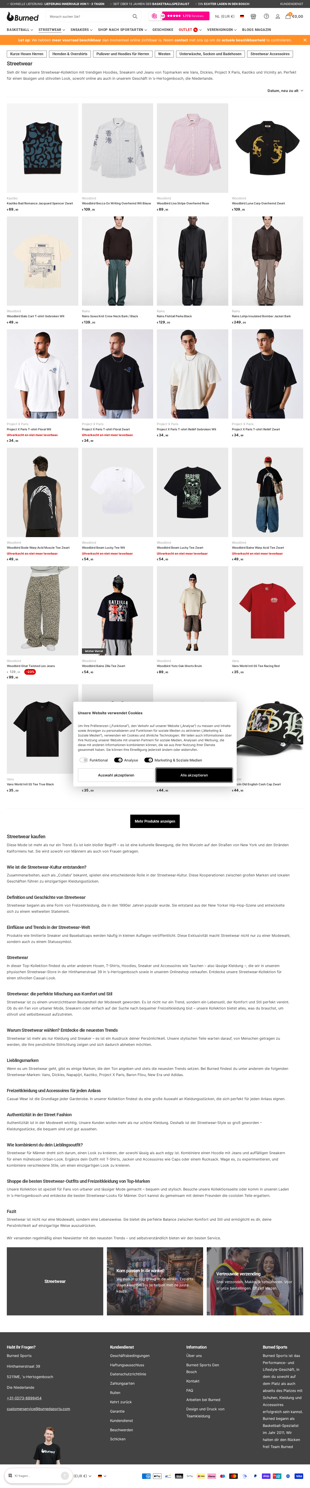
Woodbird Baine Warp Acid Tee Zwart (258, 547)
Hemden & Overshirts (69, 54)
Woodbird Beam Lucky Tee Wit (103, 547)
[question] (266, 16)
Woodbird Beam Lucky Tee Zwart (180, 547)
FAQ (189, 1390)
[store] (253, 16)
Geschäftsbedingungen (130, 1355)
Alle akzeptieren (194, 775)
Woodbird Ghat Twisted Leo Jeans (31, 666)
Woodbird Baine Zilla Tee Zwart (103, 666)
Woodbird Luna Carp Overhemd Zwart (258, 203)
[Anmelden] (278, 16)
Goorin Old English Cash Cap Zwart (256, 784)
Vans (235, 661)
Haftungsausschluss (127, 1365)
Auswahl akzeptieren (116, 775)
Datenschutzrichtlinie (128, 1374)
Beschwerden (121, 1430)
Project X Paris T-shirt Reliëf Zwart (256, 429)
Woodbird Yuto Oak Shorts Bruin (179, 666)
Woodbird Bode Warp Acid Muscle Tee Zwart (38, 547)
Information (196, 1347)
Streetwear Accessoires (270, 54)
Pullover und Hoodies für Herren (122, 54)
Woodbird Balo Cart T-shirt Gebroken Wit (35, 316)
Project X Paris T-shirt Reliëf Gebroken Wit (186, 429)
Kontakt (192, 1381)
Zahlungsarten (122, 1383)
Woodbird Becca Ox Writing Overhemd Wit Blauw (116, 203)
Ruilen (115, 1392)
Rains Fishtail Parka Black (174, 316)
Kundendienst (122, 1347)
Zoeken (135, 16)
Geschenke (163, 30)
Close (305, 40)
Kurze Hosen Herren (26, 54)
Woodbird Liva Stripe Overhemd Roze (183, 203)
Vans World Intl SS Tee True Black (30, 784)
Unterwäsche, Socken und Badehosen (210, 54)
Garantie (117, 1411)
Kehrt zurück (121, 1402)
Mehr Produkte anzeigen (155, 821)
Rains (86, 311)
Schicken (117, 1439)
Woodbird (89, 198)
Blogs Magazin (256, 30)
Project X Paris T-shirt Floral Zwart (106, 429)
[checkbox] (93, 760)
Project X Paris (17, 424)
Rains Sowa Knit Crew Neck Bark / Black (110, 316)
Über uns (194, 1355)
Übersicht (221, 713)
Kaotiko (12, 198)
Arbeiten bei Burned (203, 1399)
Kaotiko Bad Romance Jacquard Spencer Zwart (40, 203)
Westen (164, 54)
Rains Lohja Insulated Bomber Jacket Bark (261, 316)
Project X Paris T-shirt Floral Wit (29, 429)
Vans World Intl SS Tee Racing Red (256, 666)
